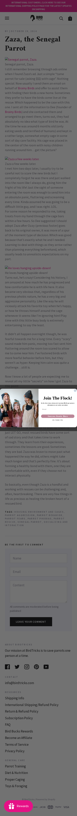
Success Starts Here (58, 416)
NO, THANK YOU (58, 420)
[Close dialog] (75, 391)
